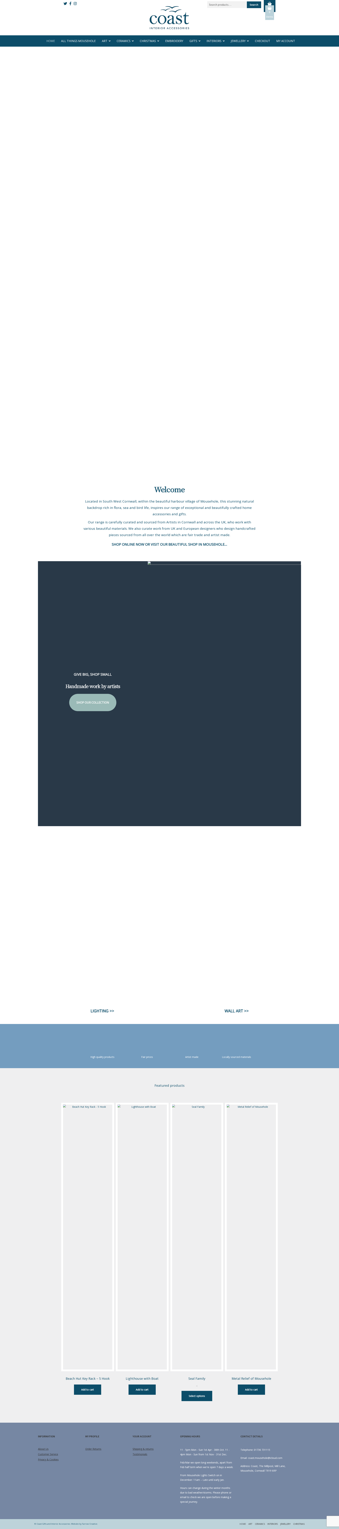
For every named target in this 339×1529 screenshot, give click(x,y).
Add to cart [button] (87, 1389)
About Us (43, 1449)
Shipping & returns (143, 1449)
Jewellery (238, 41)
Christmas (148, 41)
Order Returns (93, 1449)
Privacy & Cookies (48, 1459)
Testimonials (140, 1454)
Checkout (262, 41)
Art (104, 41)
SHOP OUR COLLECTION (92, 702)
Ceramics (123, 41)
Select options (197, 1396)
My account (285, 41)
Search (254, 4)
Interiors (214, 41)
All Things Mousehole (78, 41)
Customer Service (48, 1454)
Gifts (193, 41)
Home (50, 41)
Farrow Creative (89, 1523)
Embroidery (174, 41)
